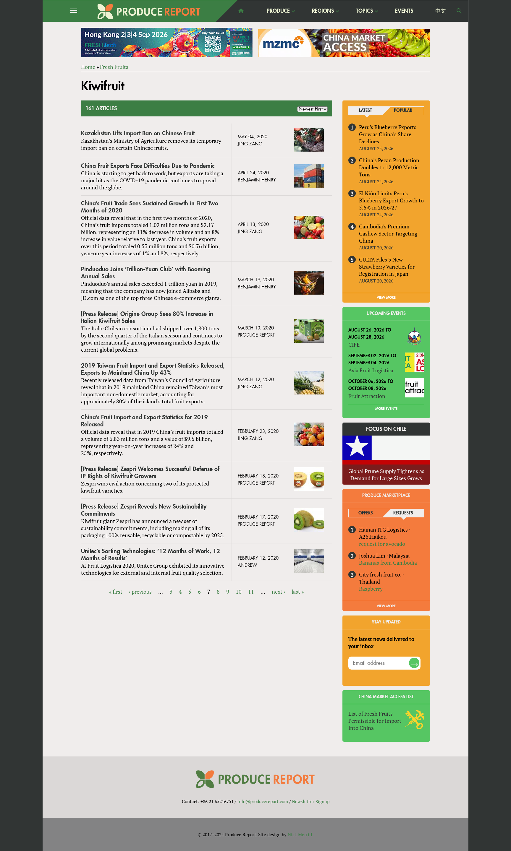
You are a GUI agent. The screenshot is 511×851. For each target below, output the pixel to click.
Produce (278, 11)
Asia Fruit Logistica (370, 370)
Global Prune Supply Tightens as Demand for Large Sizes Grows (386, 474)
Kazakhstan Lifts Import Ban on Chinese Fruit (138, 133)
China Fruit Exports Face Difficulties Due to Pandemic (147, 166)
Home (88, 66)
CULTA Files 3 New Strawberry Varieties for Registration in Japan (387, 266)
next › (278, 591)
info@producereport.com (262, 801)
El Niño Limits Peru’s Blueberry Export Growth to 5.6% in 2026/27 (391, 200)
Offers (365, 513)
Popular (403, 110)
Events (404, 11)
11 (251, 591)
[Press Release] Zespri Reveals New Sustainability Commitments (143, 510)
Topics (364, 11)
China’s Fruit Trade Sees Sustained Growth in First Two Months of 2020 (149, 207)
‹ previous (140, 591)
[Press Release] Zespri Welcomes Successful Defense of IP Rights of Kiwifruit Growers (150, 472)
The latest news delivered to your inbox (381, 642)
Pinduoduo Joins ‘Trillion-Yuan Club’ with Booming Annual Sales (145, 273)
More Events (386, 408)
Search (459, 10)
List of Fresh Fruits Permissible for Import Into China (374, 720)
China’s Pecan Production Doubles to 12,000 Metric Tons (389, 167)
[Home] (149, 11)
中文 (440, 11)
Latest (365, 110)
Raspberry (371, 588)
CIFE (354, 344)
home (241, 10)
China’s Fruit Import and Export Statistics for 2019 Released (144, 421)
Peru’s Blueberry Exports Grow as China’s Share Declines (387, 134)
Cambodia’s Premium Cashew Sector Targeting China (388, 233)
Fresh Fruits (114, 66)
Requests (403, 513)
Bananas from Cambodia (388, 562)
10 (239, 591)
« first (115, 591)
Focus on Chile (386, 429)
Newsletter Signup (310, 801)
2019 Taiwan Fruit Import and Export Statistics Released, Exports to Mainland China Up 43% (153, 369)
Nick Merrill (300, 834)
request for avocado (382, 543)
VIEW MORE (386, 297)
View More (386, 606)
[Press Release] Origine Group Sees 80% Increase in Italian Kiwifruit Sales (147, 317)
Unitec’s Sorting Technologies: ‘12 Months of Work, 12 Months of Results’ (150, 554)
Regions (323, 11)
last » (298, 591)
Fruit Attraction (366, 395)
